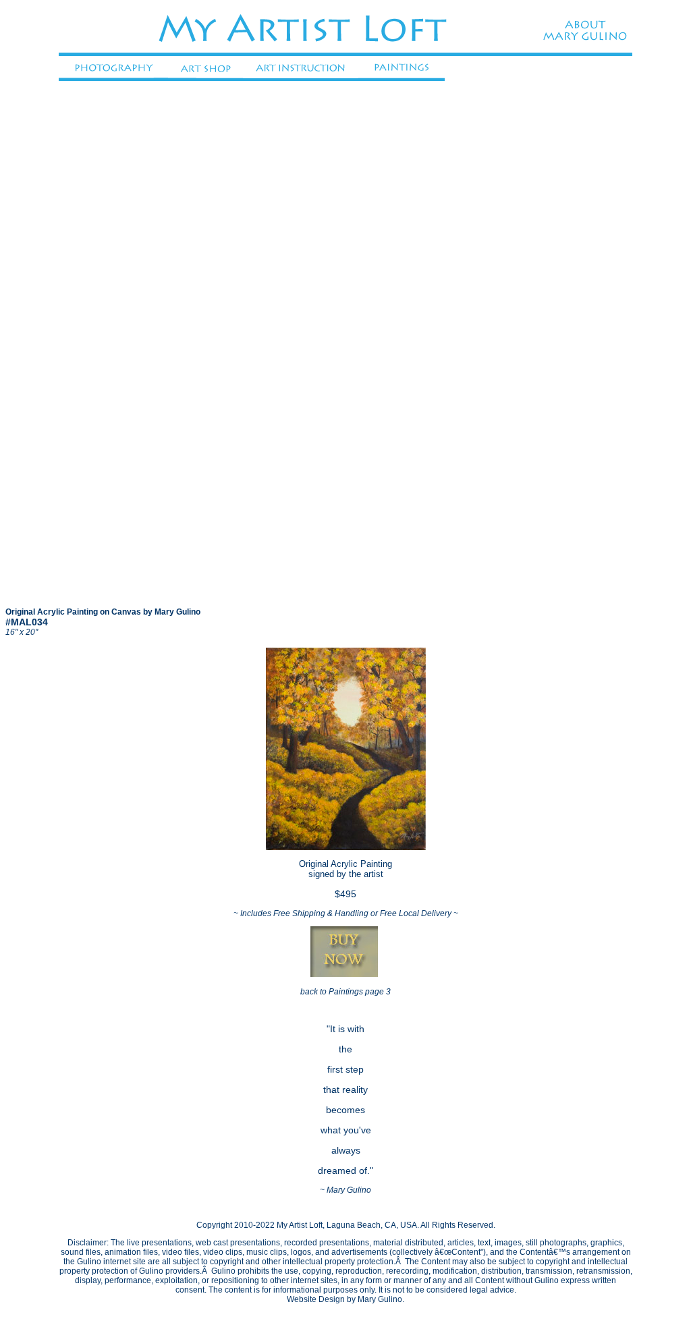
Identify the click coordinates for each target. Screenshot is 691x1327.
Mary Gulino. (381, 1299)
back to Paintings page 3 (345, 991)
